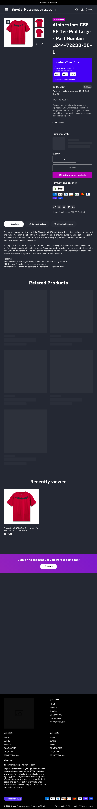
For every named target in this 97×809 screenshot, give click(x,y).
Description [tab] (15, 224)
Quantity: (57, 154)
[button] (76, 9)
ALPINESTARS (59, 19)
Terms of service (86, 806)
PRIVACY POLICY (57, 722)
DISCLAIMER (55, 718)
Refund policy (60, 806)
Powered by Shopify (38, 806)
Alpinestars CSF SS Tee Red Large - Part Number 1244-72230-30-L (21, 529)
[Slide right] (42, 44)
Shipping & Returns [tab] (65, 224)
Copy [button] (69, 68)
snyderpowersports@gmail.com (21, 765)
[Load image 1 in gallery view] (39, 22)
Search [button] (50, 566)
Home (55, 212)
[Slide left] (36, 44)
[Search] (76, 9)
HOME (52, 704)
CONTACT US (56, 715)
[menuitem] (71, 704)
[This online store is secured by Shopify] (58, 190)
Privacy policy (73, 806)
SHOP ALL (54, 711)
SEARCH (53, 707)
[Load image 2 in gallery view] (39, 33)
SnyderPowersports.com (20, 806)
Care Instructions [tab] (39, 224)
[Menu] (6, 9)
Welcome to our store (48, 3)
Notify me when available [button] (74, 175)
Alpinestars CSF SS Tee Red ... (73, 212)
